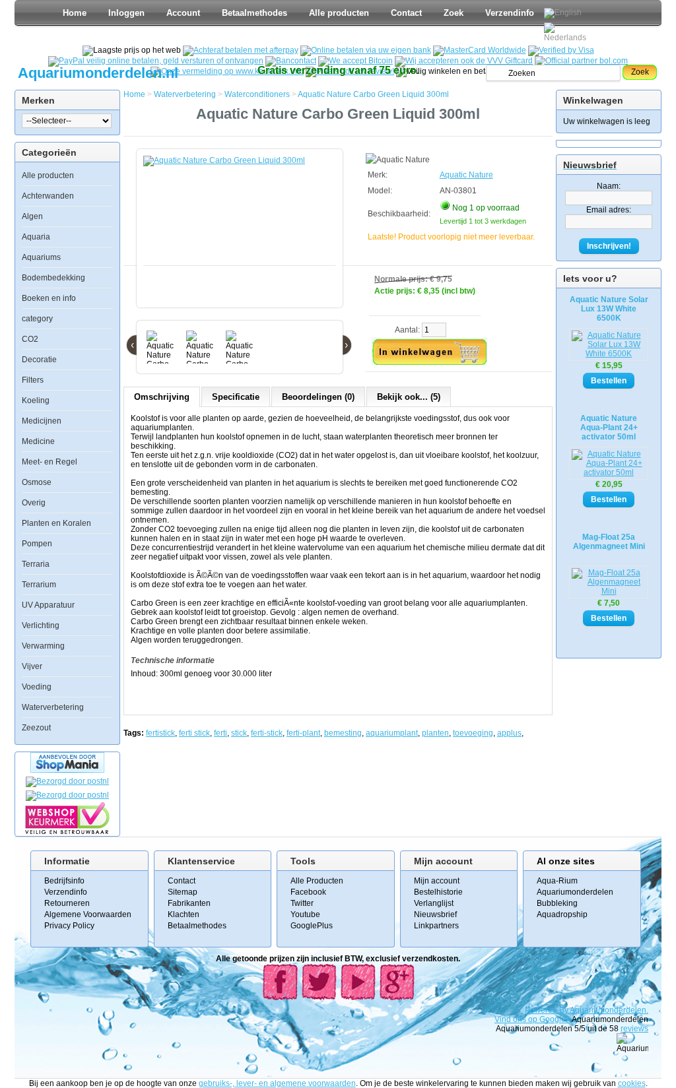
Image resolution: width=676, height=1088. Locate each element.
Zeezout (36, 727)
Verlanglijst (434, 903)
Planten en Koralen (56, 523)
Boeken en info (49, 298)
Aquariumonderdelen (575, 892)
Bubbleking (557, 903)
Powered (542, 1010)
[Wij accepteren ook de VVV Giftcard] (464, 60)
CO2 (30, 339)
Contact (406, 13)
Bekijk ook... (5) (408, 397)
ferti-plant (303, 733)
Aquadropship (562, 914)
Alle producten (339, 13)
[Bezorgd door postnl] (67, 781)
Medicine (38, 441)
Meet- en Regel (49, 461)
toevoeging (473, 733)
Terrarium (39, 584)
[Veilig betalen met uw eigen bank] (67, 795)
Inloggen (126, 13)
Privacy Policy (69, 925)
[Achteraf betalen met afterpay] (240, 50)
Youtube (305, 914)
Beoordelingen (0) (318, 397)
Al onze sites (566, 861)
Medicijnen (41, 421)
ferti (220, 733)
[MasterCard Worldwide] (479, 50)
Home (74, 13)
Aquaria (36, 236)
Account (183, 13)
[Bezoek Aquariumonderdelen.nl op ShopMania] (67, 770)
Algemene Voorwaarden (87, 914)
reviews (634, 1028)
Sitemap (182, 892)
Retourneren (67, 903)
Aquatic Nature (466, 174)
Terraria (36, 564)
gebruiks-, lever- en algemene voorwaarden (277, 1083)
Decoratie (39, 359)
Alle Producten (316, 880)
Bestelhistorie (438, 892)
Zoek (453, 13)
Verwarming (43, 646)
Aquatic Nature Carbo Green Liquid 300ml (373, 94)
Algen (32, 216)
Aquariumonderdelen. (609, 1010)
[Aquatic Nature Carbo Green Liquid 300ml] (242, 235)
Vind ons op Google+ (532, 1019)
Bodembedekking (53, 277)
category (37, 318)
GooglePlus (311, 925)
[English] (563, 13)
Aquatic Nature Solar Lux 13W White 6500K (609, 309)
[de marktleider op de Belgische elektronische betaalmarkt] (290, 60)
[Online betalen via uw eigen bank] (365, 50)
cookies (632, 1083)
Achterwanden (48, 196)
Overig (34, 502)
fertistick (160, 733)
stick (239, 733)
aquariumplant (392, 733)
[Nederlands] (567, 32)
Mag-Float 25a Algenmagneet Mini (609, 541)
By (564, 1010)
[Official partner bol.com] (581, 60)
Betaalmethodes (254, 13)
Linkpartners (436, 925)
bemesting (343, 733)
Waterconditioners (257, 94)
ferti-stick (267, 733)
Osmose (36, 482)
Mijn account (436, 880)
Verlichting (40, 625)
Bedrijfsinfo (64, 880)
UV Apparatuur (48, 605)
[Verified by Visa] (561, 50)
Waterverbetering (53, 707)
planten (435, 733)
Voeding (36, 686)
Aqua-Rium (557, 880)
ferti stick (194, 733)
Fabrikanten (189, 903)
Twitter (302, 903)
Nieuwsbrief (435, 914)
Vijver (32, 666)
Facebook (308, 892)
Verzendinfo (509, 13)
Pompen (37, 543)
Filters (33, 380)
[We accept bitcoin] (355, 60)
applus (509, 733)
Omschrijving (161, 397)
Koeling (36, 400)
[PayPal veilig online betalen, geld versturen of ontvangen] (155, 60)
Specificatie (235, 397)
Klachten (183, 914)
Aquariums (41, 257)
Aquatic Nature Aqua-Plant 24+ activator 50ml (609, 427)
